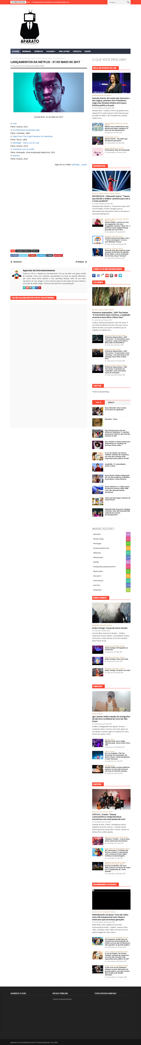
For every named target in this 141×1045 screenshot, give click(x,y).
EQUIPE (88, 51)
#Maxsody (97, 553)
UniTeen (112, 220)
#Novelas (107, 848)
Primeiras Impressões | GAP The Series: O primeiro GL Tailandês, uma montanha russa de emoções (116, 370)
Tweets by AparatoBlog (100, 392)
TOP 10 (98, 402)
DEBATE (111, 402)
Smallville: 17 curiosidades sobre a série (115, 465)
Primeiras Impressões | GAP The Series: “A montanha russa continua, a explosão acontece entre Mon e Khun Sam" (111, 315)
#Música (119, 123)
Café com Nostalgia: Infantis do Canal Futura (117, 499)
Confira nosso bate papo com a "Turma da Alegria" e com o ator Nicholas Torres (117, 240)
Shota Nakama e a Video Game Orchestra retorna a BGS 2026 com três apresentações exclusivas (117, 489)
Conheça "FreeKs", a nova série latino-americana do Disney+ (117, 840)
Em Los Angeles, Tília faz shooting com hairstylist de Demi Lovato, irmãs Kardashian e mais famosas (117, 756)
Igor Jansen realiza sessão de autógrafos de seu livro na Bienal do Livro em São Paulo (111, 719)
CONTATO (77, 51)
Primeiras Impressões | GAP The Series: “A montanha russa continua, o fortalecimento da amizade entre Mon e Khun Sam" (117, 355)
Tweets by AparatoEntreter (62, 999)
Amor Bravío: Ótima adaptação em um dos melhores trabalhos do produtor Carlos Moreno (117, 477)
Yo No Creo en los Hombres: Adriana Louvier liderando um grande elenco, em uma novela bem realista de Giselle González (117, 971)
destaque (106, 193)
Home (12, 58)
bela (105, 95)
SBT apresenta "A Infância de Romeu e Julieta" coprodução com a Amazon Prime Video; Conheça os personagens (116, 853)
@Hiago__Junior (79, 164)
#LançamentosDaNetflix (22, 58)
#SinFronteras (98, 581)
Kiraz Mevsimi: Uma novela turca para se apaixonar (115, 409)
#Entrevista (95, 193)
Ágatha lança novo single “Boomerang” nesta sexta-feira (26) (117, 743)
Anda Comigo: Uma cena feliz (116, 659)
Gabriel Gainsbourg (99, 204)
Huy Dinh (54, 1042)
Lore (15, 123)
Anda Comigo (103, 625)
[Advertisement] (48, 193)
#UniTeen (114, 219)
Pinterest (59, 255)
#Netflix (33, 58)
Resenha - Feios (111, 419)
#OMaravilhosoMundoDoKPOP (104, 567)
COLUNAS (50, 51)
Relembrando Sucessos (109, 912)
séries (121, 837)
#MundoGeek (98, 557)
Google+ (33, 255)
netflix (112, 864)
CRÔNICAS (38, 51)
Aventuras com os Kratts (23, 149)
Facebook (15, 255)
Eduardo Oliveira (99, 922)
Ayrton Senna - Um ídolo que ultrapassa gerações (116, 140)
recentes (109, 95)
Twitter (24, 255)
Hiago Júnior (16, 66)
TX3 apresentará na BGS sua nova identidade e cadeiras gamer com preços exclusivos (42, 2)
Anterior (17, 262)
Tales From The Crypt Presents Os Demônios (33, 136)
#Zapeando (97, 590)
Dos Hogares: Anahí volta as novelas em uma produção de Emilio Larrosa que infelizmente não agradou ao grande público (117, 942)
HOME (16, 51)
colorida (100, 310)
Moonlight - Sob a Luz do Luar (26, 143)
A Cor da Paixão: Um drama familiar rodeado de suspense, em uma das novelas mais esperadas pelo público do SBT (117, 455)
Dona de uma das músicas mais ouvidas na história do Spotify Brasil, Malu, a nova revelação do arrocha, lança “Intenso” (117, 253)
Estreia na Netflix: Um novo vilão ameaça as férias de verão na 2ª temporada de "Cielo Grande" (117, 868)
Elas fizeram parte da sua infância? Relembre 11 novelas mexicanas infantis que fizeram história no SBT (117, 433)
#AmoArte (97, 534)
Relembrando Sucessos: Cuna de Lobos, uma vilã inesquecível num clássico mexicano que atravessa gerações (110, 917)
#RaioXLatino (98, 571)
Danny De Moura (99, 108)
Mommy (16, 156)
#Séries (107, 837)
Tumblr (50, 255)
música (126, 123)
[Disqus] (49, 337)
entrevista (112, 193)
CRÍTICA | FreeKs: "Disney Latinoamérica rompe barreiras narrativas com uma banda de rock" (109, 816)
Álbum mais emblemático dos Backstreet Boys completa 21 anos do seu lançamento (117, 128)
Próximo (80, 262)
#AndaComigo (98, 539)
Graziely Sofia (110, 232)
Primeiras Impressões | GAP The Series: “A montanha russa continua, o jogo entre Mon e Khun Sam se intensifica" (117, 340)
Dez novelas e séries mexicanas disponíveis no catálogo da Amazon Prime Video (117, 443)
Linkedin (41, 255)
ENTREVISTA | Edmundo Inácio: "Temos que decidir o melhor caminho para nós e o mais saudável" (111, 198)
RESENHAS (26, 51)
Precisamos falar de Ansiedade (117, 150)
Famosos (94, 714)
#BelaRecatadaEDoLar (97, 95)
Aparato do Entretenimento (39, 270)
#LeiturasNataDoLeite (101, 548)
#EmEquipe (97, 543)
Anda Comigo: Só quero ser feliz (117, 670)
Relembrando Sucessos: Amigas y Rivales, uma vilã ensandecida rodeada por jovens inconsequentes (117, 512)
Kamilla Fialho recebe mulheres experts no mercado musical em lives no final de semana (117, 769)
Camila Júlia (98, 320)
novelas (117, 848)
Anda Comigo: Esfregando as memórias (116, 649)
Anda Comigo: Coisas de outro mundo (109, 628)
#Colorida (94, 310)
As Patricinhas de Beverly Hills (26, 130)
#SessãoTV (97, 576)
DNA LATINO (64, 51)
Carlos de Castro (111, 244)
